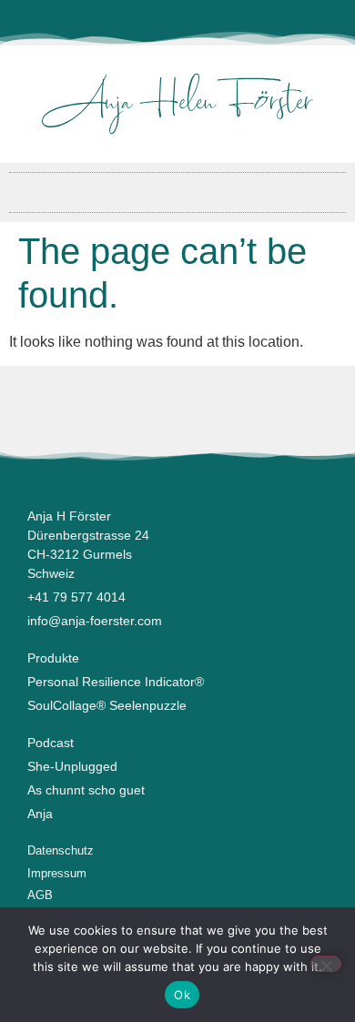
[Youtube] (177, 22)
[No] (325, 964)
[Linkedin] (207, 22)
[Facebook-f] (117, 22)
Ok (182, 994)
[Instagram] (147, 22)
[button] (177, 188)
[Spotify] (237, 22)
